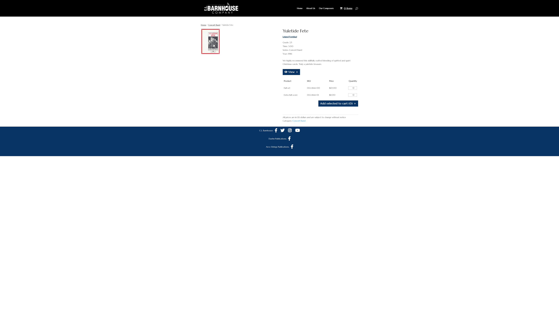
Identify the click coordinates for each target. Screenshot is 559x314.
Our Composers (326, 8)
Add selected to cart (336, 103)
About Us (310, 8)
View (291, 72)
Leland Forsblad (290, 36)
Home (300, 8)
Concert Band (214, 25)
